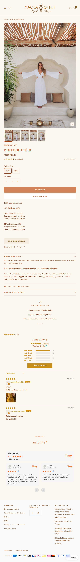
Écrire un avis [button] (40, 365)
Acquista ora (40, 196)
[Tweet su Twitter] (20, 247)
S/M (8, 170)
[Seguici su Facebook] (32, 513)
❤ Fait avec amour (13, 256)
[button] (9, 334)
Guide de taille (16, 241)
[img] (10, 379)
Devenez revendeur (11, 509)
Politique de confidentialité (14, 524)
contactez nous (10, 528)
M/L (16, 170)
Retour (6, 516)
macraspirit (10, 145)
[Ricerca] (9, 8)
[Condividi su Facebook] (14, 247)
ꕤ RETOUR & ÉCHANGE (14, 292)
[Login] (70, 8)
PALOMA (16, 465)
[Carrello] (75, 8)
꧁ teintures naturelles (16, 286)
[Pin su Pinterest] (17, 247)
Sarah (50, 465)
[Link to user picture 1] (11, 398)
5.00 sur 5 (45, 343)
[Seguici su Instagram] (38, 513)
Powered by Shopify (21, 550)
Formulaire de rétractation (14, 513)
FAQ (6, 520)
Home (6, 19)
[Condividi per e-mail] (24, 247)
